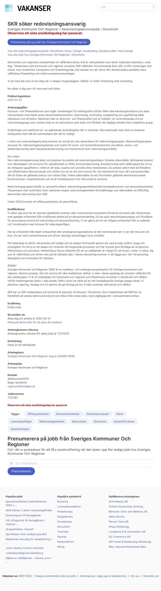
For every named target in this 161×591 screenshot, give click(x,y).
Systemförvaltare (124, 421)
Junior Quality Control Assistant (25, 548)
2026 (28, 575)
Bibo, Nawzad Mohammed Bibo (127, 546)
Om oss (134, 575)
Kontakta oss (151, 575)
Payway (62, 536)
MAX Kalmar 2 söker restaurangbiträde (29, 510)
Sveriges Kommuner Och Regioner (28, 356)
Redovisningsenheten (51, 421)
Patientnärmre (65, 541)
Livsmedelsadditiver (69, 506)
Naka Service (117, 516)
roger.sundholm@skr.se (21, 386)
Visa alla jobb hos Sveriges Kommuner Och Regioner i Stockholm (46, 54)
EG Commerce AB (119, 536)
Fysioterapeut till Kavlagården (23, 515)
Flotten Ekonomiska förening (126, 506)
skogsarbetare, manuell (19, 529)
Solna (68, 50)
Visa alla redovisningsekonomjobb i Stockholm (35, 50)
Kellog (60, 546)
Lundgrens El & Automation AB (127, 531)
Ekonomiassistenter (67, 413)
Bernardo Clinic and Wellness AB (128, 511)
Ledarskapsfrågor (21, 421)
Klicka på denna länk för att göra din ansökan (35, 322)
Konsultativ (63, 526)
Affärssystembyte (38, 413)
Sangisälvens (65, 516)
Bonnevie (62, 501)
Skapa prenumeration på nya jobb (56, 575)
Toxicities (63, 531)
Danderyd (104, 50)
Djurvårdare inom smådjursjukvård (26, 534)
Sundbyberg (90, 50)
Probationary (65, 511)
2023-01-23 (15, 99)
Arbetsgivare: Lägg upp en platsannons (103, 575)
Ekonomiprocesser (98, 413)
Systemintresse (20, 429)
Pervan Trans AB (118, 521)
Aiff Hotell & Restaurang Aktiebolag (130, 541)
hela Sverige (125, 50)
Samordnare (79, 421)
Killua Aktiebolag (119, 526)
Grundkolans (64, 521)
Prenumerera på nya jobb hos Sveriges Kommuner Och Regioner (49, 42)
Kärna (119, 413)
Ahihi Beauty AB (118, 501)
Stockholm (100, 421)
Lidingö (77, 50)
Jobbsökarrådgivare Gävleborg (24, 553)
